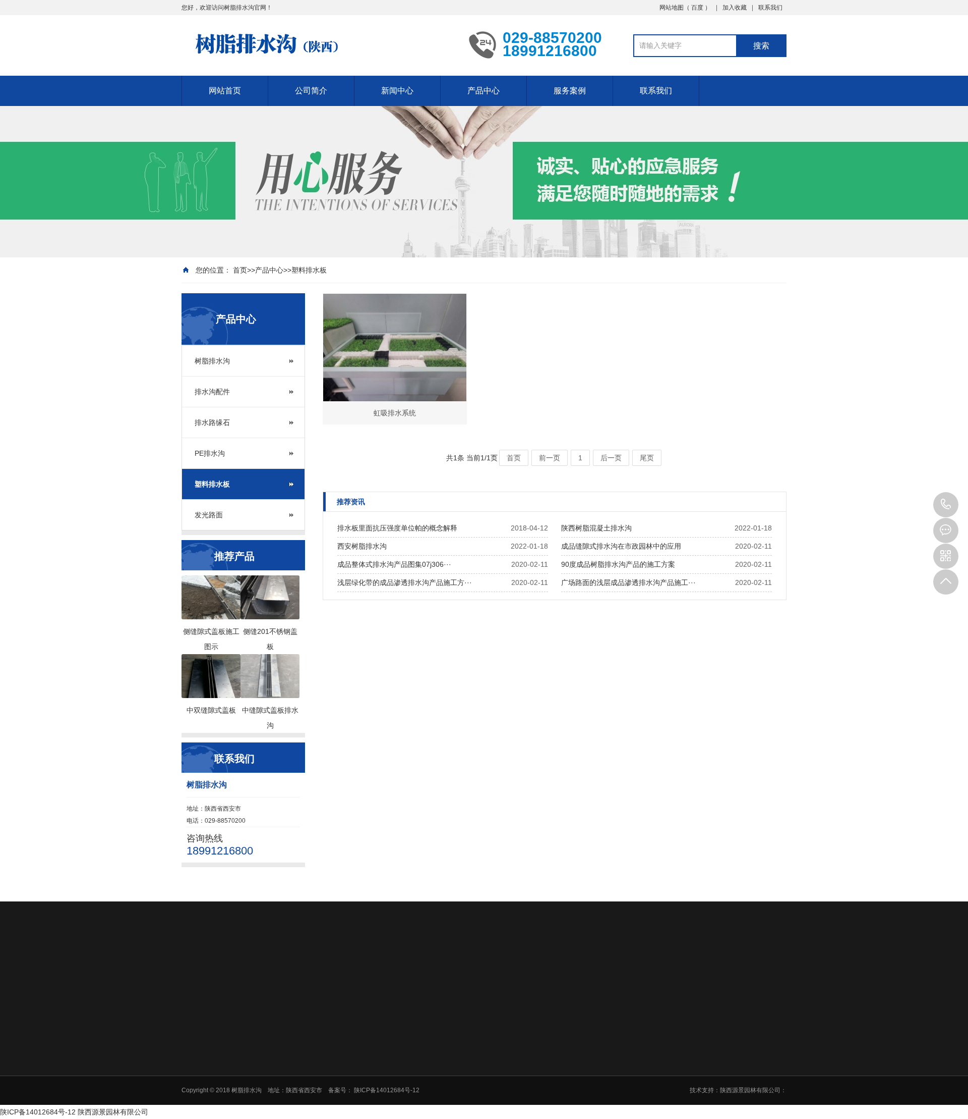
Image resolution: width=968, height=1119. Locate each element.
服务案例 (570, 90)
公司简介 (311, 90)
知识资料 (462, 1056)
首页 (240, 270)
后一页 (611, 458)
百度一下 (240, 974)
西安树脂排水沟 (362, 546)
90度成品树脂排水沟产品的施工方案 (618, 564)
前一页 (549, 458)
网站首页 (225, 90)
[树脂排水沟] (318, 44)
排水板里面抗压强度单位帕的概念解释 (397, 528)
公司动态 (462, 1043)
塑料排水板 (309, 270)
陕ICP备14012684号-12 (38, 1112)
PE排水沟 (210, 453)
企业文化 (390, 1043)
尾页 (647, 458)
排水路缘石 (212, 422)
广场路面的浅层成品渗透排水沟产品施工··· (628, 582)
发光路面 (209, 515)
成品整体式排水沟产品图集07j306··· (394, 564)
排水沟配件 (212, 392)
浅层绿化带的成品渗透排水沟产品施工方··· (404, 582)
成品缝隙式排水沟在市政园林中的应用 (621, 546)
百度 (698, 7)
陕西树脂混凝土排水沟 (596, 528)
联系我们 (770, 7)
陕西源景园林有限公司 (113, 1112)
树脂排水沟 (212, 361)
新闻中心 (397, 90)
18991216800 (945, 504)
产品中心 (483, 90)
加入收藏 (734, 7)
